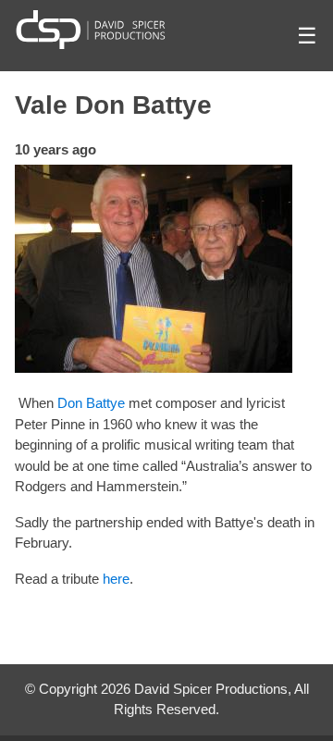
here (116, 579)
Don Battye (91, 403)
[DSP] (90, 29)
